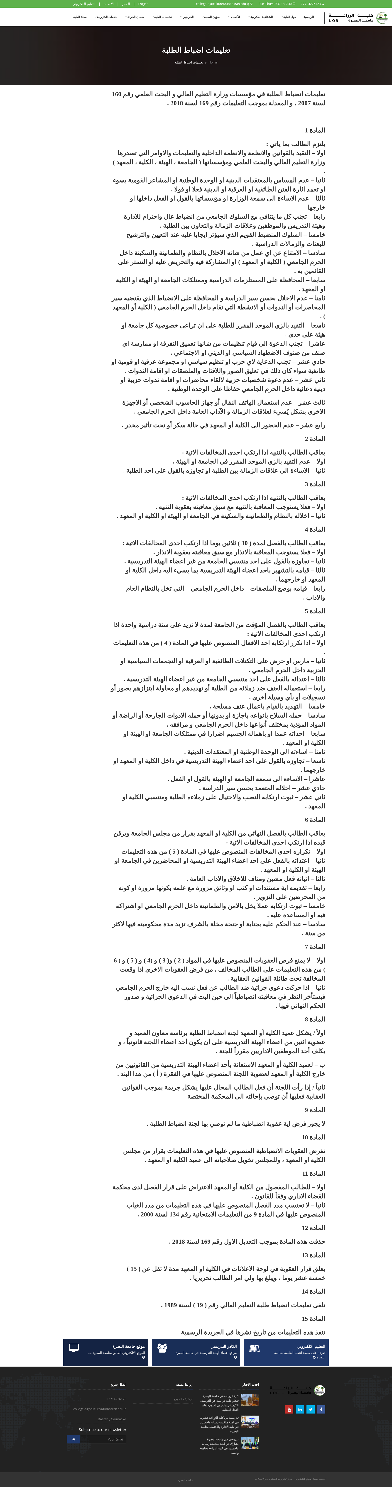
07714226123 (311, 4)
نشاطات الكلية (163, 17)
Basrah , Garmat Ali (112, 1419)
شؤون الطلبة (211, 17)
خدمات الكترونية (106, 17)
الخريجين (188, 17)
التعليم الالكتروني (84, 4)
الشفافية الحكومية (261, 17)
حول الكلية (289, 17)
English (143, 4)
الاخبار (126, 4)
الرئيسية (309, 17)
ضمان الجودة (135, 17)
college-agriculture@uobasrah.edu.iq (222, 4)
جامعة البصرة (185, 1480)
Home (213, 62)
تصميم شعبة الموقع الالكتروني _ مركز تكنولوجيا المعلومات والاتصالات (290, 1478)
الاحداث (108, 4)
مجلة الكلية (80, 17)
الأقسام (235, 17)
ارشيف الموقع (183, 1399)
